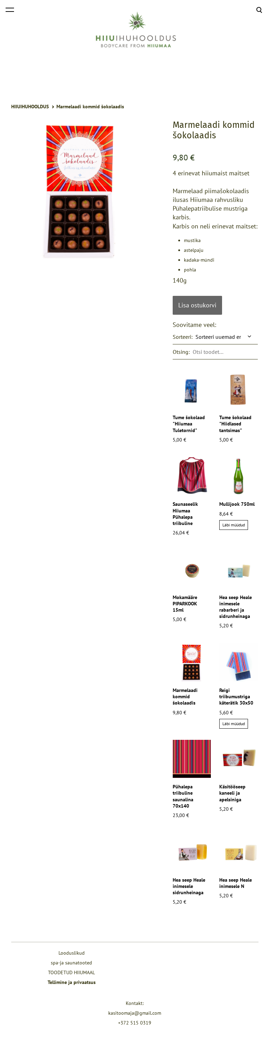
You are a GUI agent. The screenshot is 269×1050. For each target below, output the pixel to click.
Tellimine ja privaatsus (72, 982)
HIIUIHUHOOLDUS (30, 106)
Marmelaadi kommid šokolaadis (90, 106)
